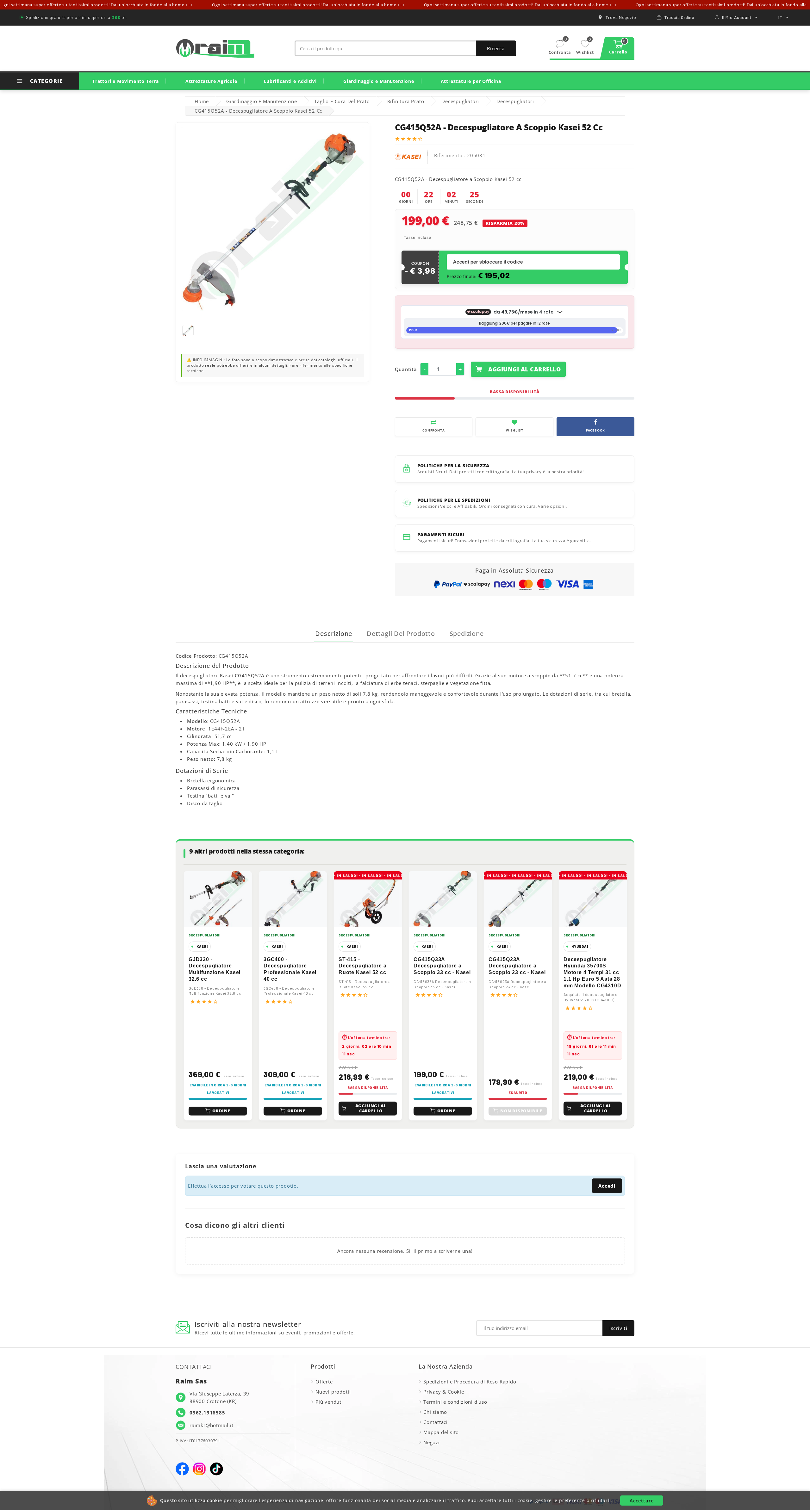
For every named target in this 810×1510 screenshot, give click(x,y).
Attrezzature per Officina (471, 81)
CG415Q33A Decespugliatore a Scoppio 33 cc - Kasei (442, 966)
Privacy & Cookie (443, 1392)
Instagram (199, 1469)
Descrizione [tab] (333, 633)
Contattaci (435, 1422)
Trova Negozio (620, 17)
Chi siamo (435, 1412)
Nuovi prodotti (333, 1392)
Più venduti (329, 1402)
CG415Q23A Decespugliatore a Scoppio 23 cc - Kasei (517, 966)
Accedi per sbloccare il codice (488, 262)
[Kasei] (408, 156)
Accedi (607, 1186)
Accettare (642, 1500)
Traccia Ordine (679, 17)
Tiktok (216, 1469)
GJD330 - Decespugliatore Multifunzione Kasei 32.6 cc (214, 969)
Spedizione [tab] (467, 633)
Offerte (324, 1381)
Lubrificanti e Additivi (290, 81)
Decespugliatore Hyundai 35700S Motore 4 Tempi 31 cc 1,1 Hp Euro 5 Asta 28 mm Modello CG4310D (592, 972)
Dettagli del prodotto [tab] (401, 633)
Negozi (431, 1442)
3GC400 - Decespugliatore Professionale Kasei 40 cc (290, 969)
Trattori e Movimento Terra (125, 81)
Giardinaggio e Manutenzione (378, 81)
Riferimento (448, 155)
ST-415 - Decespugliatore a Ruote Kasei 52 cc (363, 966)
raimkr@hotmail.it (212, 1425)
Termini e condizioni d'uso (455, 1402)
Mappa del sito (441, 1432)
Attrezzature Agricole (211, 81)
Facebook (182, 1469)
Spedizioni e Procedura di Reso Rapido (469, 1381)
